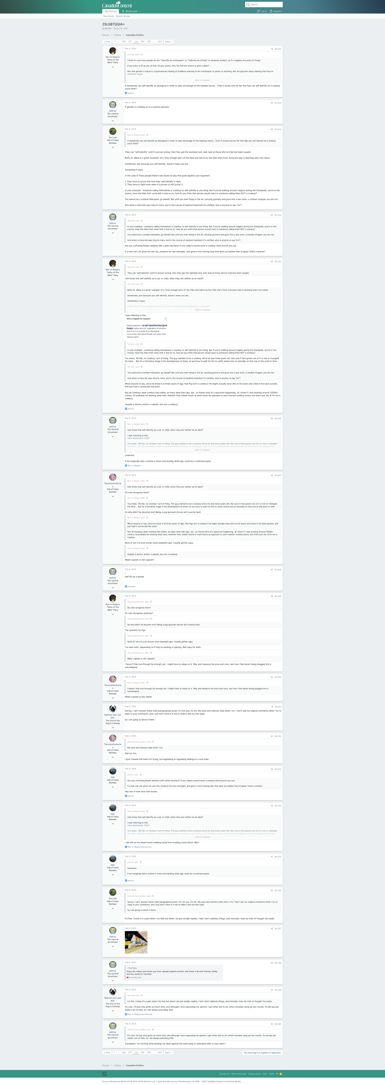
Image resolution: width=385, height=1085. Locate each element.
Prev (108, 41)
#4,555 (278, 856)
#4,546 (278, 418)
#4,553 (278, 769)
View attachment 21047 (138, 438)
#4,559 (278, 990)
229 (142, 41)
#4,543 (278, 129)
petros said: (133, 774)
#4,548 (278, 569)
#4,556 (278, 890)
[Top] (277, 1073)
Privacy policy (254, 1074)
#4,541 (278, 49)
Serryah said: (133, 54)
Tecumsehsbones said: (138, 602)
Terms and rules (238, 1074)
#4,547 (278, 475)
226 (124, 41)
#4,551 (278, 706)
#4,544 (278, 215)
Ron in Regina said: (136, 135)
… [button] (118, 41)
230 (149, 41)
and (139, 847)
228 (136, 41)
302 (160, 41)
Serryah (113, 137)
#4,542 (278, 103)
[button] (140, 11)
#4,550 (278, 677)
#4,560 (278, 1024)
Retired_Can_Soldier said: (139, 742)
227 (130, 41)
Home (271, 1074)
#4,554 (278, 805)
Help (265, 1074)
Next (167, 41)
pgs (113, 777)
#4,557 (278, 928)
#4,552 (278, 736)
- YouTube (132, 968)
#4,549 (278, 596)
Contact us (224, 1074)
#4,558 (278, 963)
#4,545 (278, 261)
